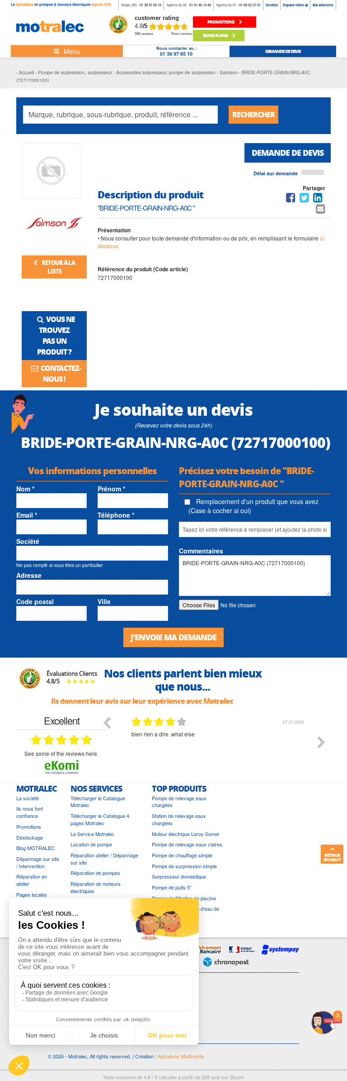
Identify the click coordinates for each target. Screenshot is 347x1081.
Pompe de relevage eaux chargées (179, 802)
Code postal (35, 601)
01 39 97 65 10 (150, 4)
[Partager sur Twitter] (304, 199)
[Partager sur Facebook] (290, 199)
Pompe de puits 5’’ (172, 887)
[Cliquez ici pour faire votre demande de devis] (326, 1021)
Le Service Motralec (92, 834)
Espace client (294, 4)
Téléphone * (116, 514)
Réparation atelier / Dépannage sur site (104, 859)
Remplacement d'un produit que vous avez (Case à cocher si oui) (253, 506)
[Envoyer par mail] (320, 210)
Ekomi (237, 1077)
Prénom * (111, 488)
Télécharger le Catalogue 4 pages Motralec (99, 819)
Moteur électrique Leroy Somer (186, 834)
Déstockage (29, 837)
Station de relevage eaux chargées (179, 819)
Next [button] (321, 742)
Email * (26, 514)
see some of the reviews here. (61, 753)
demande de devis (283, 51)
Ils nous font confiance (29, 812)
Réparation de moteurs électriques (95, 887)
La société (27, 798)
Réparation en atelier (31, 880)
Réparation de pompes (95, 873)
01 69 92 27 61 (250, 4)
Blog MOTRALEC (35, 848)
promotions (221, 22)
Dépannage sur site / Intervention (37, 862)
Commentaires (201, 550)
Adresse (29, 575)
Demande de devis (288, 153)
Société (272, 4)
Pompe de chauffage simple (182, 855)
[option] (219, 749)
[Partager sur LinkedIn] (318, 199)
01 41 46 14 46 (200, 4)
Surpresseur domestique (179, 876)
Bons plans (216, 35)
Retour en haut (332, 857)
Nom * (25, 488)
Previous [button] (107, 722)
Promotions (28, 826)
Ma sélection (323, 4)
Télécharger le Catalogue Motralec (97, 802)
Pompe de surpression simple (184, 866)
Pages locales (31, 894)
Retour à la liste (58, 267)
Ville (104, 601)
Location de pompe (91, 844)
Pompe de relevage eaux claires (187, 844)
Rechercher (253, 114)
